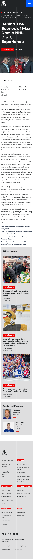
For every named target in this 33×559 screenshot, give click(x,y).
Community (5, 521)
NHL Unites (8, 524)
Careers (4, 474)
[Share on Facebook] (5, 80)
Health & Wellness (23, 493)
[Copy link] (12, 80)
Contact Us (5, 472)
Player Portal (24, 497)
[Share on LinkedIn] (8, 80)
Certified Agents (7, 500)
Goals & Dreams (6, 512)
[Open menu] (29, 3)
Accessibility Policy (20, 546)
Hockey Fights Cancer (6, 517)
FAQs (3, 503)
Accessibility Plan (6, 546)
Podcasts (20, 516)
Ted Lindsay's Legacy (24, 476)
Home (6, 12)
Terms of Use (18, 549)
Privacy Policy (5, 549)
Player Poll (21, 473)
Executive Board (7, 493)
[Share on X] (2, 80)
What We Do (5, 490)
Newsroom (17, 12)
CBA (2, 476)
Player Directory (23, 464)
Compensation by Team (23, 468)
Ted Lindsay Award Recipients (23, 480)
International (6, 497)
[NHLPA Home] (4, 4)
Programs (20, 490)
